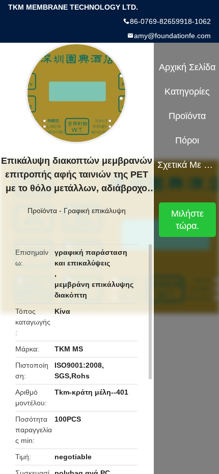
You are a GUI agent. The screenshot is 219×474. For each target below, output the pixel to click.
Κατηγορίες (187, 91)
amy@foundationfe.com (172, 36)
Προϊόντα (42, 210)
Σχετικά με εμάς (187, 165)
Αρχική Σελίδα (187, 67)
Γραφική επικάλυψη (95, 210)
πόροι (187, 140)
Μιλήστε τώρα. (187, 220)
